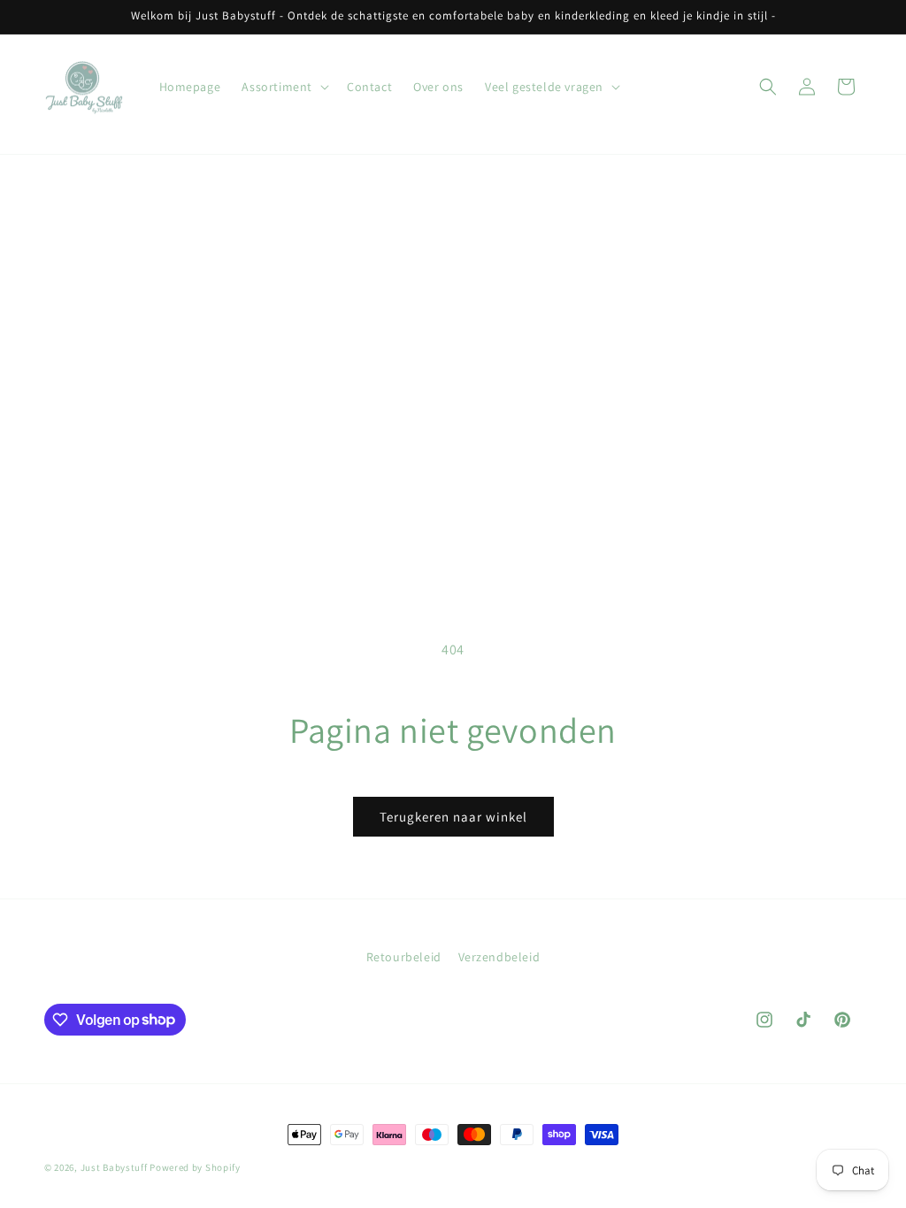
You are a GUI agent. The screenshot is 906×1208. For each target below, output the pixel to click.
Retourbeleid (403, 957)
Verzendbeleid (499, 957)
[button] (283, 86)
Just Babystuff (114, 1167)
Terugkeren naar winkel (453, 816)
